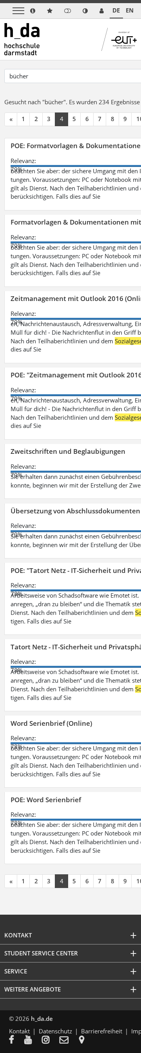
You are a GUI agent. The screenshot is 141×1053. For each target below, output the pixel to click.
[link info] (32, 11)
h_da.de (42, 1018)
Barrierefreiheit (101, 1031)
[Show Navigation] (18, 11)
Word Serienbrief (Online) (51, 723)
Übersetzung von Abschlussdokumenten (75, 510)
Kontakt (19, 1031)
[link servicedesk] (102, 11)
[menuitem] (16, 1040)
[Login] (67, 11)
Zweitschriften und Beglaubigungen (68, 451)
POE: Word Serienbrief (46, 799)
